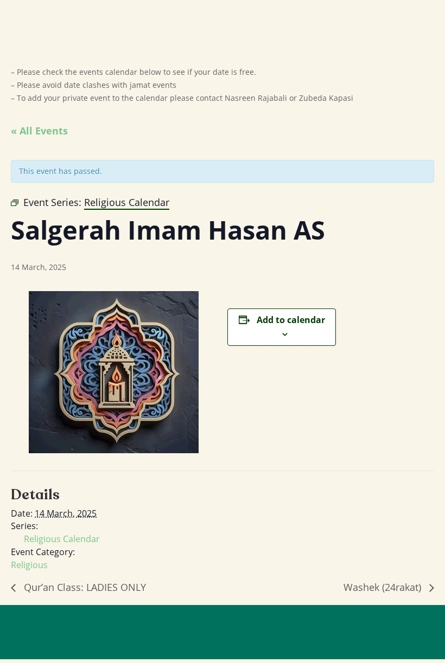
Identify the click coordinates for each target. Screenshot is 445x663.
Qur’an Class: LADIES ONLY (83, 587)
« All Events (39, 130)
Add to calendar (291, 320)
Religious (29, 565)
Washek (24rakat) (384, 587)
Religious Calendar (62, 539)
